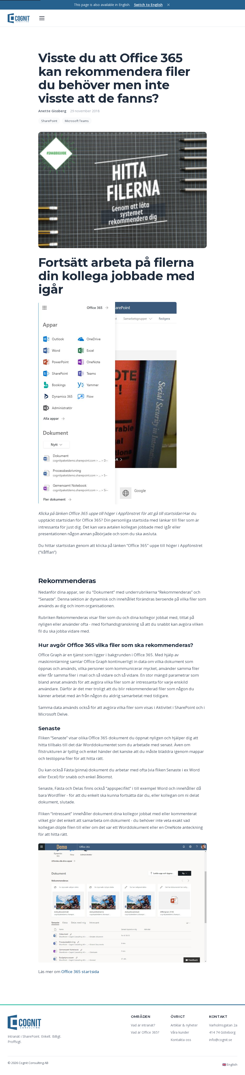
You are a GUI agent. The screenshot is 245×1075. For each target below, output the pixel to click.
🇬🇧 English (229, 1064)
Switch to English (148, 4)
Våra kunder (180, 1032)
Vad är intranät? (143, 1025)
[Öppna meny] (41, 18)
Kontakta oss (181, 1039)
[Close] (168, 5)
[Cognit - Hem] (19, 18)
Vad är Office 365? (145, 1032)
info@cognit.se (220, 1039)
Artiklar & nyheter (184, 1025)
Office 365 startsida (80, 971)
